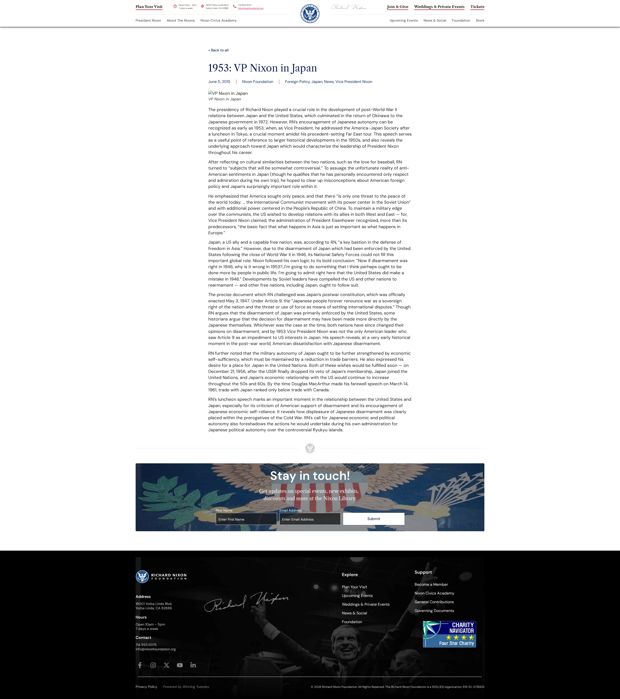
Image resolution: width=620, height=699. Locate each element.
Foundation (461, 20)
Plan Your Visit (354, 586)
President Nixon (148, 20)
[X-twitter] (166, 665)
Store (480, 20)
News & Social (435, 20)
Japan (316, 81)
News (329, 81)
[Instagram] (153, 665)
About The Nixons (181, 20)
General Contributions (434, 601)
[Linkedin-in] (193, 665)
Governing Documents (434, 610)
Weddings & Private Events (366, 604)
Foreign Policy (297, 81)
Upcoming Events (404, 20)
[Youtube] (180, 665)
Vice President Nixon (353, 81)
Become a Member (431, 584)
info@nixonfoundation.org (251, 8)
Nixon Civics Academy (219, 20)
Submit (373, 518)
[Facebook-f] (140, 665)
